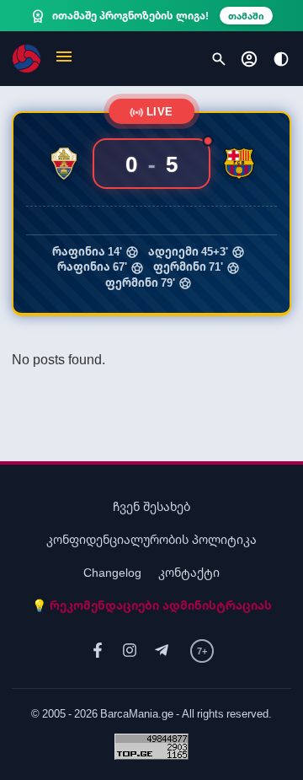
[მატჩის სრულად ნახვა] (151, 213)
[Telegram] (161, 650)
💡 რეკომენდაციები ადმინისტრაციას (152, 605)
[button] (64, 59)
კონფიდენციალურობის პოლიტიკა (151, 539)
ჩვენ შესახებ (151, 506)
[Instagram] (129, 650)
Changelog (112, 572)
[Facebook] (97, 650)
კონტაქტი (189, 572)
